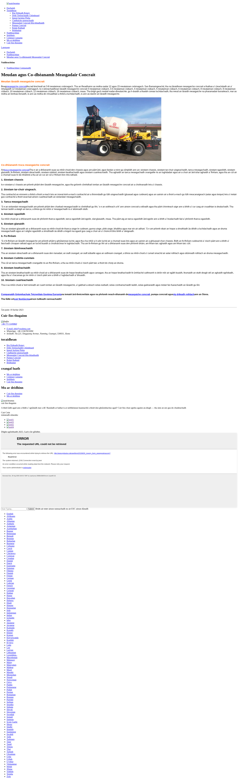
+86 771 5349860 (9, 324)
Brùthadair (16, 30)
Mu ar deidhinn (13, 40)
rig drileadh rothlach (183, 294)
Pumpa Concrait (19, 25)
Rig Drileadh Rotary (21, 13)
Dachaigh (11, 8)
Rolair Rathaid (18, 28)
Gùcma (26, 299)
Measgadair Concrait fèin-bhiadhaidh (28, 23)
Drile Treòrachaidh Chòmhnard (25, 15)
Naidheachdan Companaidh (19, 68)
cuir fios (18, 299)
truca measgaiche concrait (16, 170)
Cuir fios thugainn (14, 43)
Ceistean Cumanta (14, 38)
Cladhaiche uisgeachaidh (23, 20)
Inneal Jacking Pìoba (21, 18)
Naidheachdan (13, 33)
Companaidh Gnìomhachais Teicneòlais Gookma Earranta (31, 294)
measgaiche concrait (16, 86)
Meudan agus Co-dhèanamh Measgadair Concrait (28, 57)
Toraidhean (11, 10)
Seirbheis (11, 35)
